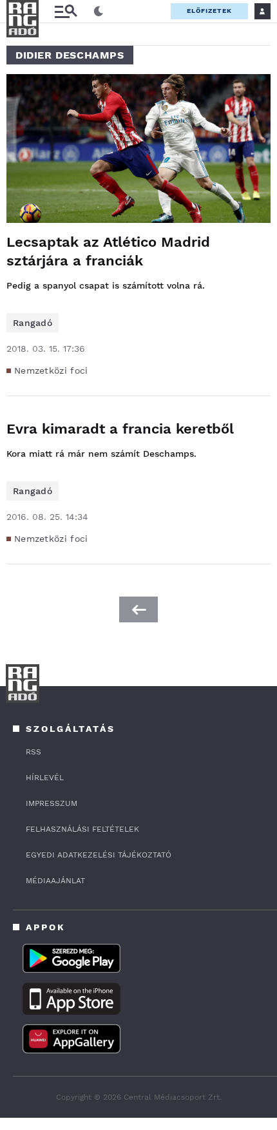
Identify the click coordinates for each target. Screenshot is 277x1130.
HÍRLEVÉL (45, 777)
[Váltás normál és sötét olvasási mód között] (98, 11)
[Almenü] (65, 11)
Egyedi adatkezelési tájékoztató (98, 854)
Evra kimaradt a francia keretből (120, 429)
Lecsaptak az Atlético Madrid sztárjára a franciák (108, 251)
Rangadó (32, 323)
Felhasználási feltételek (82, 829)
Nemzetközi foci (51, 370)
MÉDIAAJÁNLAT (55, 880)
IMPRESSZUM (51, 803)
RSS (33, 751)
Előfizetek (209, 10)
